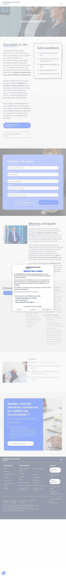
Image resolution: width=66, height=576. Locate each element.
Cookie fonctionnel (21, 300)
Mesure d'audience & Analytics (25, 302)
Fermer (19, 309)
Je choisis (33, 309)
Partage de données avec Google (26, 298)
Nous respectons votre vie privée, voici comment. (26, 291)
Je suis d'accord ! (47, 309)
